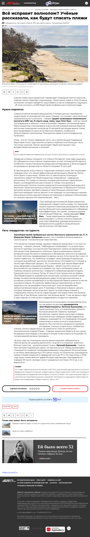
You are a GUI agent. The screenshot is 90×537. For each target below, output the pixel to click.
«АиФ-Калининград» (25, 86)
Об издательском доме (26, 480)
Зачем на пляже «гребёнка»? (22, 431)
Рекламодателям (65, 483)
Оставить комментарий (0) (70, 388)
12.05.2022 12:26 (7, 9)
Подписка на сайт (54, 480)
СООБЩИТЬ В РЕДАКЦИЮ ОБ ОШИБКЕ (30, 485)
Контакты (53, 483)
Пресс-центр (41, 480)
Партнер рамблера (37, 528)
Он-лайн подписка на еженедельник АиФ (32, 483)
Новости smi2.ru (10, 472)
